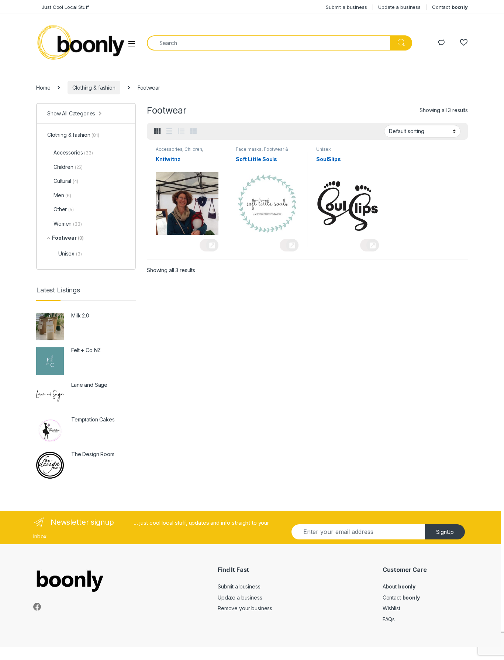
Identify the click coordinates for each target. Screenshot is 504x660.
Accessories (169, 149)
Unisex (323, 149)
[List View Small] (193, 131)
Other (63, 209)
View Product (209, 245)
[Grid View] (157, 131)
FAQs (389, 619)
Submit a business (346, 7)
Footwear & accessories (262, 151)
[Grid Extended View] (169, 131)
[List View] (181, 131)
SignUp (445, 532)
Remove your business (245, 608)
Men (62, 195)
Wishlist (391, 608)
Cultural (65, 181)
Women (67, 223)
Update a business (399, 7)
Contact (450, 7)
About (399, 586)
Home (43, 87)
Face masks (249, 149)
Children (193, 149)
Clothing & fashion (93, 87)
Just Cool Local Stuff (62, 7)
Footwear (68, 238)
